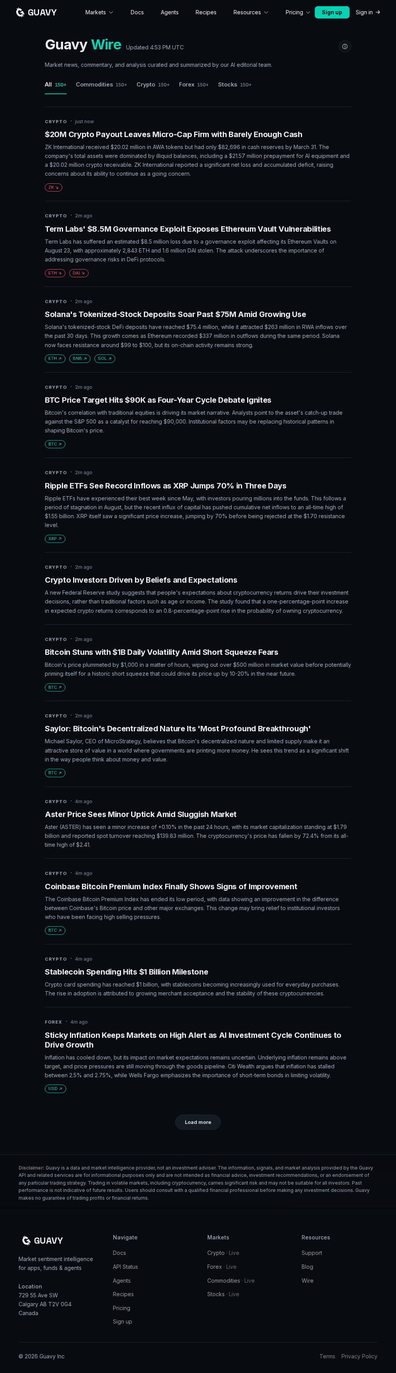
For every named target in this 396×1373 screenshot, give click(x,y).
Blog (307, 1266)
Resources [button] (247, 12)
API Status (125, 1266)
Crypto (153, 84)
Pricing (121, 1308)
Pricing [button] (294, 12)
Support (312, 1252)
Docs (137, 12)
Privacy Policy (359, 1356)
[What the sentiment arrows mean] (345, 46)
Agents (170, 12)
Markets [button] (95, 12)
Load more (198, 1122)
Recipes (206, 12)
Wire (308, 1280)
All (56, 84)
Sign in (364, 12)
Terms (327, 1356)
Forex (194, 84)
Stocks (235, 84)
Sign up (332, 12)
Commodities (102, 84)
